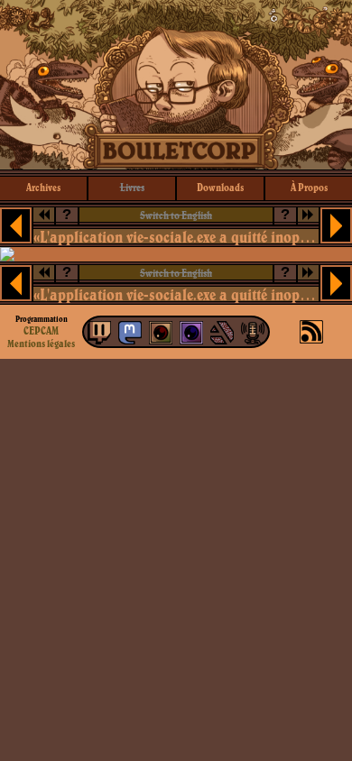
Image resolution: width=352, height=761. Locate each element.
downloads (220, 187)
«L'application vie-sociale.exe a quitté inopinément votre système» (176, 236)
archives (43, 187)
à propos (309, 187)
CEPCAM (41, 330)
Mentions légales (41, 343)
